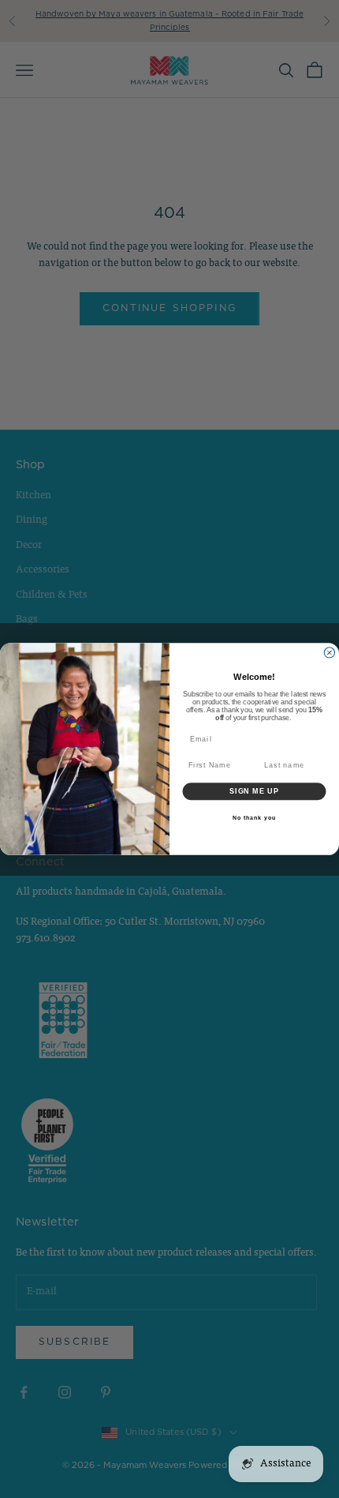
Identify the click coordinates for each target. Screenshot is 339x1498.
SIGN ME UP (254, 790)
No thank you (254, 817)
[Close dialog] (329, 653)
